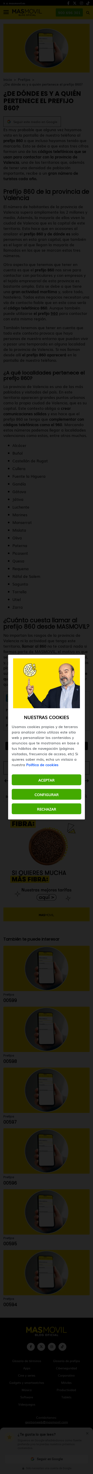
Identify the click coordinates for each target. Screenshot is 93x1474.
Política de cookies (42, 764)
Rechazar (46, 808)
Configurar (47, 794)
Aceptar (46, 779)
